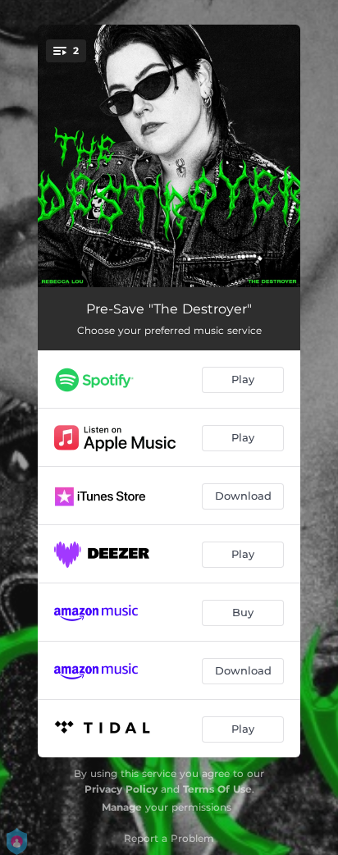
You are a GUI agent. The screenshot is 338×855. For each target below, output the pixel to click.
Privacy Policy (121, 789)
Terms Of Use (217, 789)
